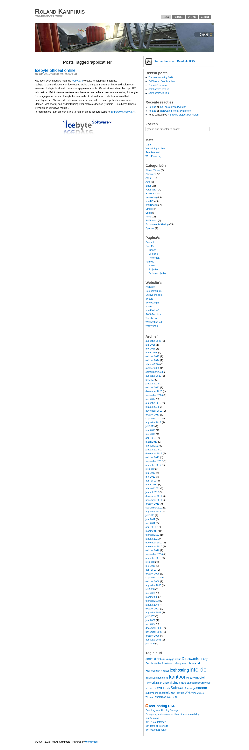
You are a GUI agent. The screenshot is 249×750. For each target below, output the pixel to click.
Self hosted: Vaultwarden (161, 81)
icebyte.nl (77, 80)
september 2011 (154, 507)
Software (178, 687)
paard (182, 682)
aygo (171, 658)
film (159, 663)
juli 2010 (150, 562)
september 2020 (154, 395)
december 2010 (154, 542)
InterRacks (151, 205)
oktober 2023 (153, 368)
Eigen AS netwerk (157, 85)
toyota (180, 693)
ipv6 (165, 677)
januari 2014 (152, 407)
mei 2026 (150, 348)
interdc (197, 669)
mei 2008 (150, 593)
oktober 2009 (153, 573)
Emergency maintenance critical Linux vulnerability (172, 714)
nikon (159, 682)
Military (190, 677)
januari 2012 (152, 492)
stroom (201, 688)
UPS (188, 692)
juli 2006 (150, 643)
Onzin (149, 212)
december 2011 (154, 496)
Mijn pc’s (153, 254)
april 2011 (151, 527)
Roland (55, 74)
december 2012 (154, 453)
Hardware (151, 193)
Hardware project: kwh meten (175, 111)
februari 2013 (153, 445)
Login (149, 144)
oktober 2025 (153, 356)
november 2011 (154, 500)
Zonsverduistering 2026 (161, 77)
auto (165, 658)
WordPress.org (153, 156)
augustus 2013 (153, 422)
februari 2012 (153, 488)
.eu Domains (152, 718)
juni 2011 (150, 519)
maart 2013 (152, 442)
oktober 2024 (153, 360)
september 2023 (154, 372)
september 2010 (154, 554)
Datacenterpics (153, 291)
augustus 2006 (153, 639)
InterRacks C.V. (154, 310)
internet (150, 677)
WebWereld (152, 326)
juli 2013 (150, 426)
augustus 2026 (153, 341)
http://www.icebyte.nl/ (122, 111)
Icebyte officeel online (55, 70)
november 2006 (154, 632)
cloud (178, 659)
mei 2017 (150, 399)
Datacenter (191, 658)
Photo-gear (154, 257)
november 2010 (154, 546)
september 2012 (154, 461)
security (201, 682)
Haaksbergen (153, 670)
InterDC (150, 201)
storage (191, 688)
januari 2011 (152, 538)
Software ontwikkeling (157, 224)
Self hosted (151, 220)
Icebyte (149, 298)
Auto (148, 182)
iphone (159, 677)
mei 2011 (150, 523)
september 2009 (154, 577)
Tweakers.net (153, 318)
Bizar (148, 185)
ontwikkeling (170, 682)
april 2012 (151, 480)
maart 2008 (152, 597)
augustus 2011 (153, 511)
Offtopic (149, 209)
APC (159, 659)
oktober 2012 (153, 457)
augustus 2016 (153, 403)
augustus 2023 (153, 376)
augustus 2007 (153, 612)
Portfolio (178, 17)
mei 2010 (150, 566)
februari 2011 (153, 535)
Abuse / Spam (153, 170)
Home (166, 17)
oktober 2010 (153, 550)
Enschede (151, 663)
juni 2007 (150, 620)
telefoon (170, 692)
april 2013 (151, 438)
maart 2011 (151, 531)
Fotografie (151, 189)
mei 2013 (150, 434)
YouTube (172, 696)
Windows (150, 697)
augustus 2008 (153, 585)
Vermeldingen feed (156, 148)
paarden (191, 682)
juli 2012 (150, 469)
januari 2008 (152, 604)
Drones (152, 250)
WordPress (91, 741)
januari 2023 (152, 383)
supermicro (152, 693)
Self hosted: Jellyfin (158, 93)
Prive (148, 216)
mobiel (200, 677)
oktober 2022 (153, 387)
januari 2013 (152, 449)
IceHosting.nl (152, 302)
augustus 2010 (153, 558)
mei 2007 (150, 624)
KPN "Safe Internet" (156, 722)
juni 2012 (150, 473)
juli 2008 (150, 589)
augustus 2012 (153, 465)
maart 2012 (152, 484)
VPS (193, 692)
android (151, 658)
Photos (152, 265)
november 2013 (154, 410)
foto (164, 663)
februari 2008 (153, 601)
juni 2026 (150, 344)
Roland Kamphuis (60, 11)
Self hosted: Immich (158, 89)
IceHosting (151, 197)
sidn (167, 688)
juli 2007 (150, 616)
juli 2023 (150, 379)
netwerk (151, 682)
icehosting (179, 670)
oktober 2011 (152, 503)
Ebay (204, 658)
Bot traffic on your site (157, 726)
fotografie (173, 663)
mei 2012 (150, 476)
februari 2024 (153, 364)
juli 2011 (150, 515)
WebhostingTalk (154, 322)
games (183, 663)
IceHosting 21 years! (156, 729)
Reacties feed (153, 152)
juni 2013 (150, 430)
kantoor (177, 677)
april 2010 (151, 569)
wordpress (160, 697)
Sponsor (150, 228)
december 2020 (154, 391)
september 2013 (154, 418)
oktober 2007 (153, 608)
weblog (200, 693)
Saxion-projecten (157, 273)
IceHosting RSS (162, 706)
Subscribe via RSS (174, 61)
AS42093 (150, 287)
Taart (162, 692)
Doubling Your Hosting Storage (162, 710)
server (159, 688)
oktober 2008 (153, 581)
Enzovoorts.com (154, 295)
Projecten (153, 269)
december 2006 (154, 628)
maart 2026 (152, 352)
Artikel (149, 178)
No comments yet (68, 74)
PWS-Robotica (153, 314)
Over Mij (192, 17)
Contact (205, 17)
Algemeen (151, 174)
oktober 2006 (153, 635)
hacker (165, 670)
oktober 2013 (153, 414)
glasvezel (194, 663)
